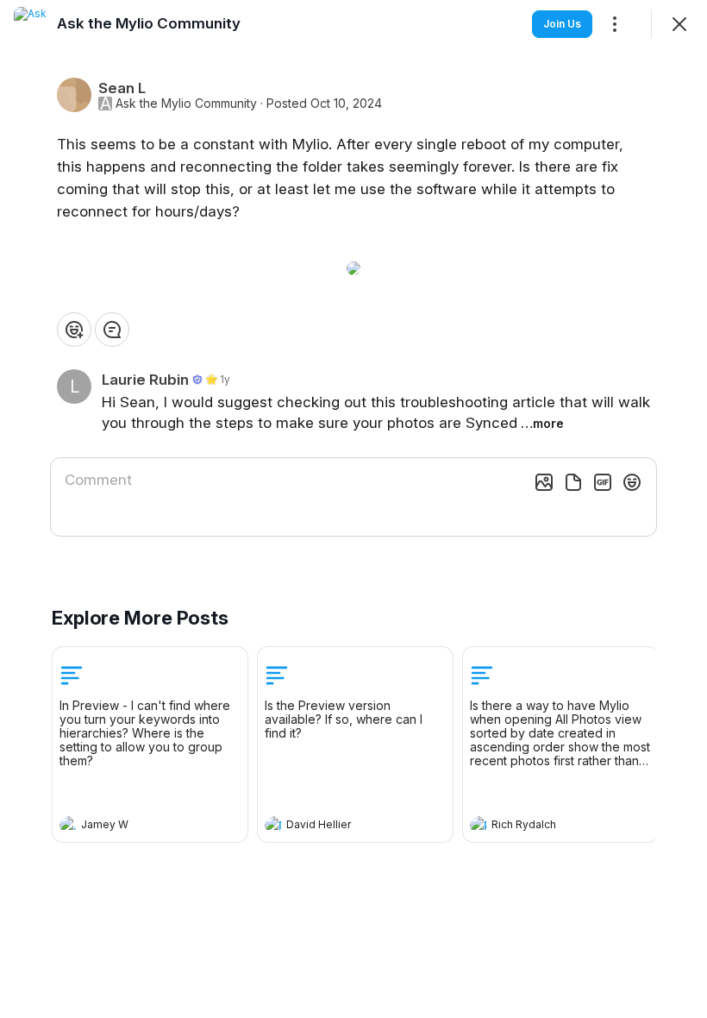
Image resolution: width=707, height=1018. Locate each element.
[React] (74, 329)
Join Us (562, 23)
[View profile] (68, 824)
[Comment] (112, 329)
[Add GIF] (602, 482)
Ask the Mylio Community (186, 103)
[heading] (133, 826)
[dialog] (353, 509)
